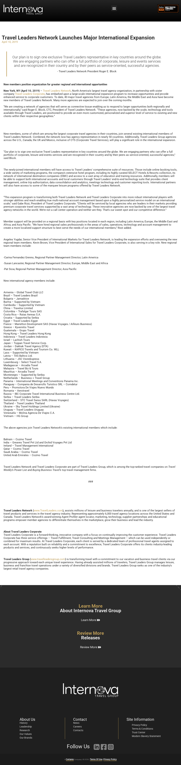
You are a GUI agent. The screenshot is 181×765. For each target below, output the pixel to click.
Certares (70, 759)
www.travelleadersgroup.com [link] (48, 559)
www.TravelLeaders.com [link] (48, 510)
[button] (114, 8)
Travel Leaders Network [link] (57, 90)
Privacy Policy (110, 759)
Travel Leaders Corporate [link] (30, 94)
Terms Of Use (96, 759)
